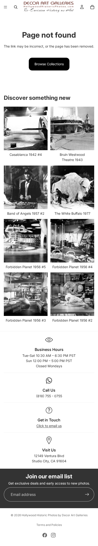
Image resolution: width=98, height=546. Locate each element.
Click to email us (49, 426)
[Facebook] (45, 535)
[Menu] (5, 7)
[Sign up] (87, 494)
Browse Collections (49, 64)
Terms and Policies (49, 525)
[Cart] (92, 7)
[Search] (15, 7)
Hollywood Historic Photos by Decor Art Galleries (55, 515)
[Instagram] (53, 535)
